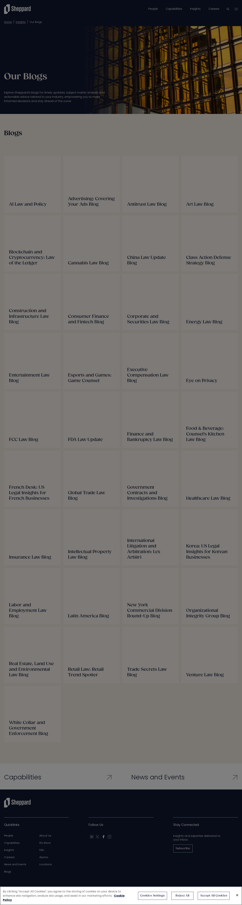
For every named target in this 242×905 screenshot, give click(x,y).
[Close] (237, 895)
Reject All (182, 895)
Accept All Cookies (213, 895)
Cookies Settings (152, 895)
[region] (121, 896)
